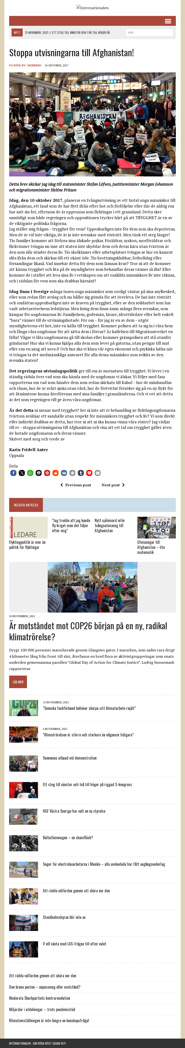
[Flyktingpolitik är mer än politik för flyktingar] (28, 535)
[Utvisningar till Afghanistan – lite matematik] (156, 535)
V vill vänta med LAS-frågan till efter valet (74, 944)
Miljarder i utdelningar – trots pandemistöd (42, 1009)
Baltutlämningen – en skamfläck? (68, 837)
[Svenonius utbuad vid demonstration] (23, 768)
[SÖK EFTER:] (149, 32)
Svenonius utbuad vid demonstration (70, 758)
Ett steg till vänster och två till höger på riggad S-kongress (87, 784)
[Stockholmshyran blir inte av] (23, 927)
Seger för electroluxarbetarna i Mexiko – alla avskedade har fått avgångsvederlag (104, 864)
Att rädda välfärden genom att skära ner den (76, 891)
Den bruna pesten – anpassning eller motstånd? (44, 987)
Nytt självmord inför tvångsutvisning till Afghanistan (110, 525)
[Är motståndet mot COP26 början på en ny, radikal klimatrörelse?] (93, 609)
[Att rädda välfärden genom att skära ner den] (23, 901)
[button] (13, 473)
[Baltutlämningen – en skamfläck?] (23, 848)
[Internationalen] (92, 8)
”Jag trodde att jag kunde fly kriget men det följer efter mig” (71, 525)
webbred (34, 65)
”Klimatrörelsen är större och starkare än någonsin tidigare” (88, 735)
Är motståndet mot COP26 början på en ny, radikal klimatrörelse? (88, 631)
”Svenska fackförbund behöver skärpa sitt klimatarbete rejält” (89, 708)
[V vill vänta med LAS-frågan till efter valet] (23, 954)
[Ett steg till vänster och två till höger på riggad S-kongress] (23, 794)
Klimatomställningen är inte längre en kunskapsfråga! (49, 1020)
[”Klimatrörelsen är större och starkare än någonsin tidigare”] (23, 739)
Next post (111, 485)
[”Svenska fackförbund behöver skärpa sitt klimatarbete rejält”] (23, 712)
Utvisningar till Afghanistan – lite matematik (151, 547)
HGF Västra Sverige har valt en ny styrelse (74, 811)
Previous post (78, 485)
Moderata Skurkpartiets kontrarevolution (39, 998)
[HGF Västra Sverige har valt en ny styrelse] (23, 821)
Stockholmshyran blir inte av (64, 917)
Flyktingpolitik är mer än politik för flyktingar (27, 544)
